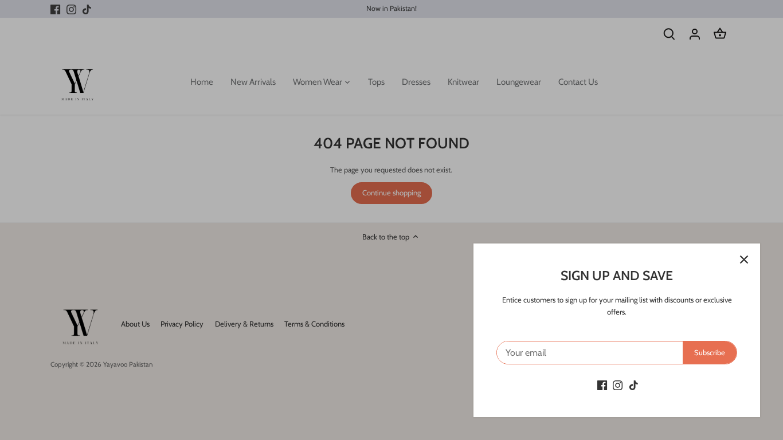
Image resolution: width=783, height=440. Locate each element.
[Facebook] (602, 384)
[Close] (744, 259)
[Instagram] (618, 384)
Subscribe (709, 352)
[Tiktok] (634, 384)
